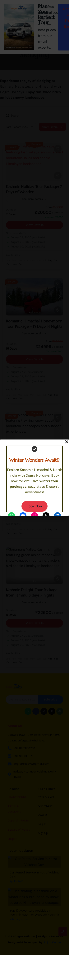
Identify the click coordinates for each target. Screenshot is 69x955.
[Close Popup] (66, 442)
